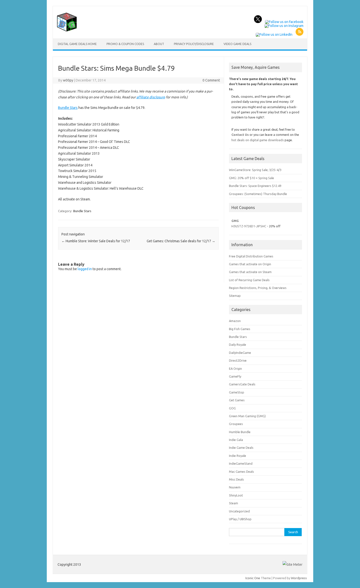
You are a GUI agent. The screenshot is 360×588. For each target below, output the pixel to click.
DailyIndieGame (240, 352)
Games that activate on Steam (250, 272)
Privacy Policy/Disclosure (194, 44)
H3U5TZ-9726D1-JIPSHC (248, 226)
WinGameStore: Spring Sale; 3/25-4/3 (255, 170)
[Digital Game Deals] (67, 30)
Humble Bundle (240, 432)
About (159, 44)
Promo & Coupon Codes (125, 44)
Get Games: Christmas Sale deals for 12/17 (181, 241)
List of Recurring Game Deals (249, 280)
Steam (233, 503)
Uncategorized (239, 511)
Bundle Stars (68, 108)
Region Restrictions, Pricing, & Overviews (258, 287)
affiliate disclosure (150, 97)
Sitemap (235, 295)
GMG (235, 220)
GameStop (236, 392)
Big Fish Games (239, 329)
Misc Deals (236, 479)
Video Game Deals (237, 44)
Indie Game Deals (241, 447)
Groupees (236, 424)
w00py (68, 80)
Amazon (235, 321)
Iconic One (252, 578)
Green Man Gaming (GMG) (247, 416)
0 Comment (211, 80)
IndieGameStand (240, 463)
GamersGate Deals (242, 384)
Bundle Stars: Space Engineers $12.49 (255, 185)
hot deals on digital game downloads (257, 140)
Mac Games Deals (241, 471)
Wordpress (299, 578)
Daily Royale (237, 344)
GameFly (235, 376)
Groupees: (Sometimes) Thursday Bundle (258, 194)
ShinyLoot (236, 495)
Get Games (237, 400)
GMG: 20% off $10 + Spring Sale (251, 178)
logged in (85, 269)
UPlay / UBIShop (240, 519)
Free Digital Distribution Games (251, 256)
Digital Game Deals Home (77, 44)
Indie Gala (236, 439)
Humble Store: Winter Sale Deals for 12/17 (95, 241)
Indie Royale (237, 455)
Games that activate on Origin (250, 264)
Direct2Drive (238, 360)
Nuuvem (234, 487)
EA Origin (235, 368)
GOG (232, 408)
